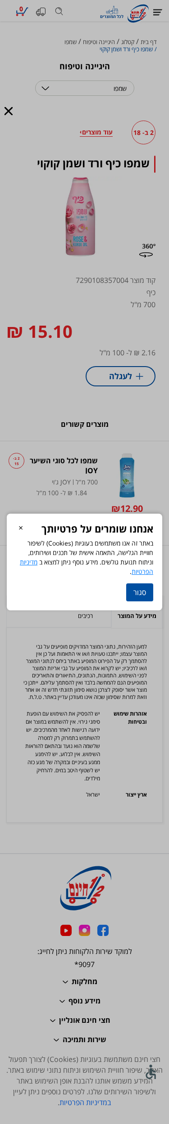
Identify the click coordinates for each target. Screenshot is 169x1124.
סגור (139, 592)
